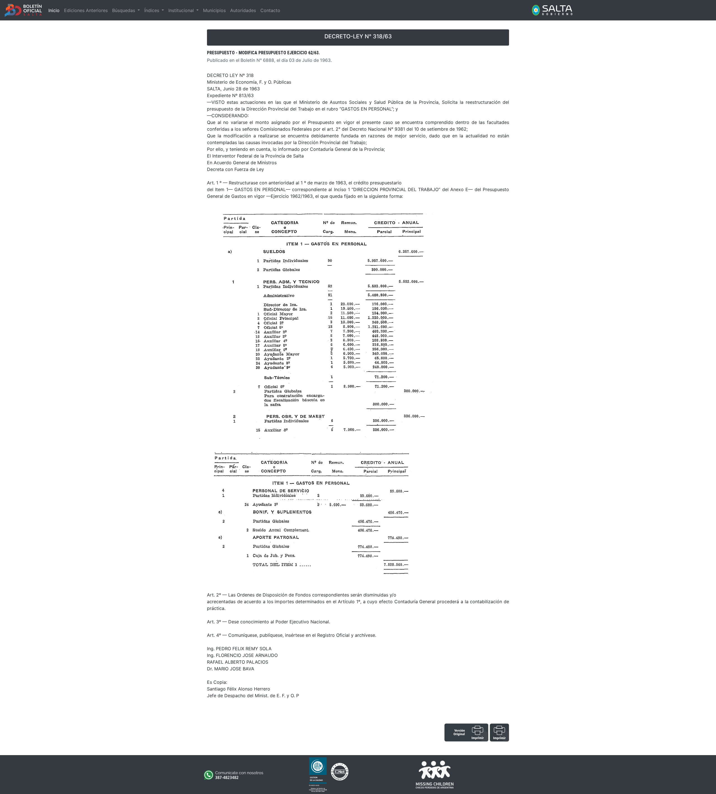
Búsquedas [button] (124, 10)
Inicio (54, 10)
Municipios (214, 10)
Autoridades (243, 10)
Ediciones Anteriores (86, 10)
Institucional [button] (181, 10)
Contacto (270, 10)
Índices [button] (152, 10)
